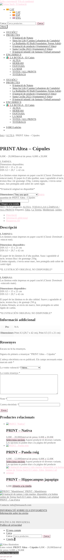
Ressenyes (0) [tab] (13, 220)
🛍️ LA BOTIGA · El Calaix (20, 57)
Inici (2, 135)
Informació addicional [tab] (17, 218)
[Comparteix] (7, 556)
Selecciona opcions (15, 440)
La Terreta (36, 209)
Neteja (41, 194)
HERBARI (18, 63)
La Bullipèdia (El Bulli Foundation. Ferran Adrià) (36, 43)
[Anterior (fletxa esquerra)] (1, 559)
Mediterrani (48, 209)
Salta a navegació (8, 1)
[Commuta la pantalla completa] (4, 556)
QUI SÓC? (11, 32)
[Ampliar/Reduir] (1, 556)
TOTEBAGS (19, 74)
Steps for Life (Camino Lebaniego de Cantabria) (36, 40)
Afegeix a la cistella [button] (22, 486)
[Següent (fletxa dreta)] (4, 559)
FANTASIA (18, 66)
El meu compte (13, 530)
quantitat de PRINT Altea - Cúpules (17, 197)
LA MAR (17, 69)
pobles (58, 209)
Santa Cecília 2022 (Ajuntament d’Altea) (32, 49)
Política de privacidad (11, 525)
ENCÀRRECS (13, 54)
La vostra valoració (10, 367)
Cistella (10, 539)
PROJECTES (13, 35)
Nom (3, 398)
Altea (27, 209)
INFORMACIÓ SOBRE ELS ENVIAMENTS (23, 510)
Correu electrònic (9, 404)
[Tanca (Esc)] (10, 556)
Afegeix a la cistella (10, 204)
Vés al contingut (26, 1)
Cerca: (3, 23)
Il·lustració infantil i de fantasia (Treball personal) (36, 52)
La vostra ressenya (10, 373)
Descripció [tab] (11, 215)
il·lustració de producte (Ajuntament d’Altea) (34, 46)
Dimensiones (6, 194)
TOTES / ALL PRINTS (24, 71)
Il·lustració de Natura (22, 37)
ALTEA (16, 60)
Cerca (40, 23)
